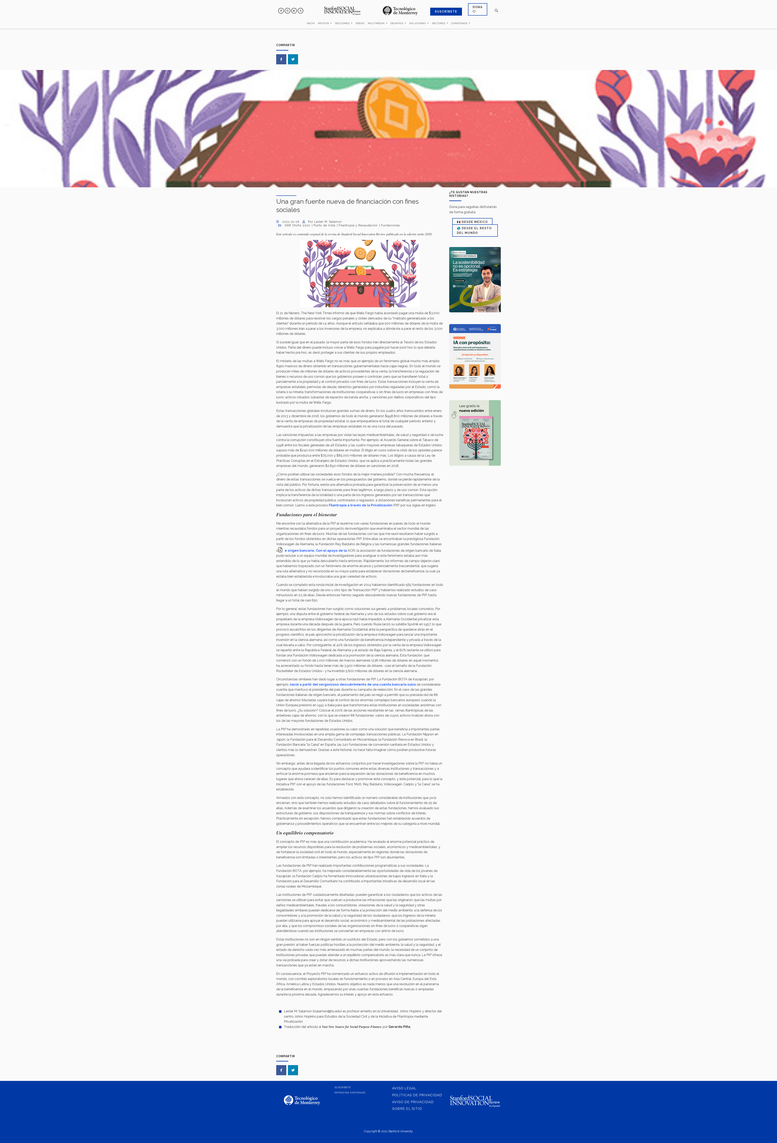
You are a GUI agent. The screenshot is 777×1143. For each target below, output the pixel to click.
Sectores (439, 23)
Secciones (342, 23)
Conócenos (459, 23)
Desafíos (397, 23)
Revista (324, 23)
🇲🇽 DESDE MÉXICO (472, 222)
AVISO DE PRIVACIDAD (413, 1102)
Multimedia (376, 23)
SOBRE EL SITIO (407, 1109)
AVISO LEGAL (404, 1088)
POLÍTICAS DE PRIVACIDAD (417, 1095)
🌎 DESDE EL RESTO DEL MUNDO (474, 230)
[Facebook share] (281, 59)
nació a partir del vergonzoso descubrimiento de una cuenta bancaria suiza (353, 684)
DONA (478, 7)
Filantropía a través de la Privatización (360, 505)
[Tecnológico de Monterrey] (342, 10)
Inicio (311, 23)
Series (360, 23)
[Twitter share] (293, 59)
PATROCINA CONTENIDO (349, 1092)
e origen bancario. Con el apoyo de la (316, 550)
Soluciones (418, 23)
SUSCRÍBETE (446, 11)
